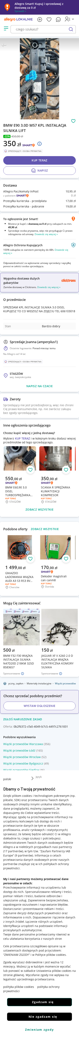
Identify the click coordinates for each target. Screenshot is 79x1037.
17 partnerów (13, 851)
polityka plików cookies (18, 987)
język (39, 776)
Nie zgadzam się (43, 1017)
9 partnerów (24, 855)
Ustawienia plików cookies (54, 971)
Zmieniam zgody (39, 1030)
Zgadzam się (43, 1002)
